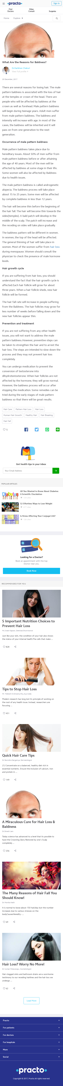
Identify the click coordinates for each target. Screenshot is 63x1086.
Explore (16, 18)
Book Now (31, 571)
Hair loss (39, 409)
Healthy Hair (31, 415)
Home (6, 18)
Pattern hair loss (23, 409)
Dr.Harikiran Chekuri (21, 68)
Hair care (8, 409)
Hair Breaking (47, 415)
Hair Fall (7, 421)
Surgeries (52, 11)
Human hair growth (13, 415)
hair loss (55, 246)
